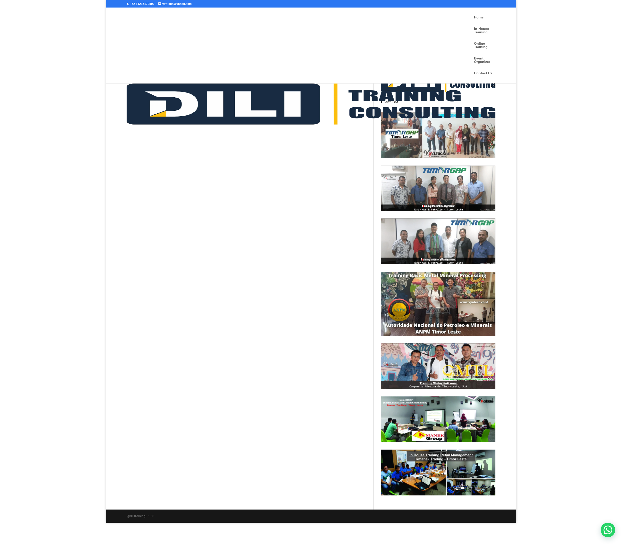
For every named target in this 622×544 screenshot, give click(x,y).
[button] (608, 530)
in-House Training (481, 30)
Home (479, 17)
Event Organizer (482, 60)
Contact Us (483, 73)
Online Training (481, 45)
